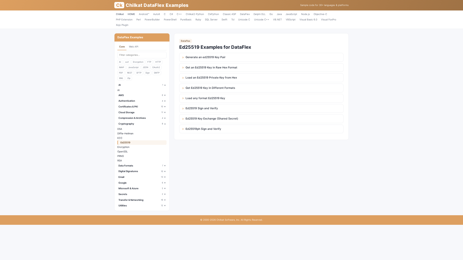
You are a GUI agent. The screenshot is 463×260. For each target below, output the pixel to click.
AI (120, 62)
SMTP (157, 73)
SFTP (138, 73)
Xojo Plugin (122, 24)
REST (129, 73)
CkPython (213, 14)
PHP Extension (124, 19)
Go (271, 14)
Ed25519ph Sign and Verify (203, 129)
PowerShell (170, 19)
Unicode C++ (261, 19)
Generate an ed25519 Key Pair (206, 57)
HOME (131, 14)
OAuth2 (156, 67)
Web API (133, 46)
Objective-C (320, 14)
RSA (119, 160)
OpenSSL (122, 151)
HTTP (158, 62)
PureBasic (186, 19)
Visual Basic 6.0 (308, 19)
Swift (224, 19)
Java (279, 14)
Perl (138, 19)
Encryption (138, 62)
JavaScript (291, 14)
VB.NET (277, 19)
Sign (147, 73)
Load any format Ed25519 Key (205, 98)
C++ (179, 14)
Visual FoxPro (328, 19)
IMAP (121, 67)
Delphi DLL (260, 14)
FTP (149, 62)
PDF (121, 73)
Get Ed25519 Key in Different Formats (210, 88)
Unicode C (244, 19)
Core (122, 46)
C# (171, 14)
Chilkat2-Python (195, 14)
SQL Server (211, 19)
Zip (128, 78)
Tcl (232, 19)
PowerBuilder (152, 19)
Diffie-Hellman (125, 133)
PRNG (120, 156)
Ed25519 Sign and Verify (202, 108)
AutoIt (156, 14)
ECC (119, 137)
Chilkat (120, 14)
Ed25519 (125, 142)
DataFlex (245, 14)
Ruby (198, 19)
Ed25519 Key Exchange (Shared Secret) (212, 118)
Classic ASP (229, 14)
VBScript (291, 19)
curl (127, 62)
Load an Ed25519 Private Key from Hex (211, 77)
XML (121, 78)
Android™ (144, 14)
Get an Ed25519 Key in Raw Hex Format (211, 67)
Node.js (305, 14)
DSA (119, 128)
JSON (145, 67)
